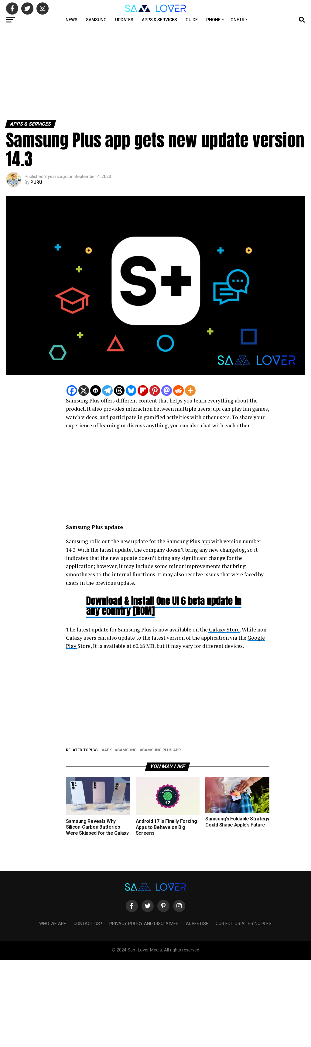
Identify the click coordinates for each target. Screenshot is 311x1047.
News (71, 19)
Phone (213, 19)
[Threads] (119, 390)
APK (108, 750)
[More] (190, 390)
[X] (83, 390)
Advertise (197, 923)
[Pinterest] (154, 390)
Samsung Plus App (161, 750)
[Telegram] (107, 390)
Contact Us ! (87, 923)
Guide (192, 19)
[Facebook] (72, 390)
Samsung (96, 19)
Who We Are (52, 923)
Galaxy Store (224, 629)
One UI (237, 19)
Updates (124, 19)
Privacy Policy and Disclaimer (144, 923)
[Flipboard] (143, 390)
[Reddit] (178, 390)
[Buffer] (95, 390)
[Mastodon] (166, 390)
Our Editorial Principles (244, 923)
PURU (36, 182)
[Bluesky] (131, 390)
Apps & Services (159, 19)
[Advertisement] (155, 72)
